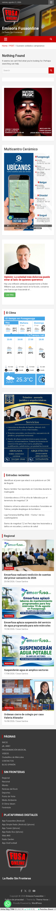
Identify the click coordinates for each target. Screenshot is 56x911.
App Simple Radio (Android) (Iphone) (18, 824)
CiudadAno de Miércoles (13, 757)
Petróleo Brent (46, 909)
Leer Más (10, 295)
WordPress (37, 903)
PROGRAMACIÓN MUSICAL (14, 750)
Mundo (5, 785)
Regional (9, 536)
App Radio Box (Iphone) (12, 832)
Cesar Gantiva (22, 581)
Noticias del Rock (10, 789)
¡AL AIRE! (6, 746)
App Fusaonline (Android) (13, 821)
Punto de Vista (8, 796)
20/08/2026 (9, 581)
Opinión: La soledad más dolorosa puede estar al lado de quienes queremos (27, 278)
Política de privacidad (14, 899)
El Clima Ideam (8, 804)
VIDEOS (5, 753)
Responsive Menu (51, 2)
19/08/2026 (9, 629)
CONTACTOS (8, 761)
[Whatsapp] (7, 904)
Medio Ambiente (9, 800)
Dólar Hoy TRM (7, 909)
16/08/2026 (9, 721)
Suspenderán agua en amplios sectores (26, 670)
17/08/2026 (9, 674)
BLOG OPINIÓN (8, 764)
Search (51, 70)
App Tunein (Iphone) (11, 828)
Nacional (6, 781)
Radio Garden (8, 839)
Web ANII (6, 835)
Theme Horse (42, 899)
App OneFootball (9, 843)
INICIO (5, 742)
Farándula (6, 807)
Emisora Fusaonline (20, 28)
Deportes (6, 792)
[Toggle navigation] (5, 39)
